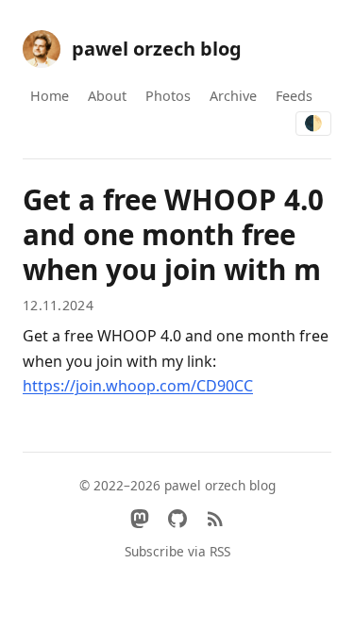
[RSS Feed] (215, 518)
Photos (168, 96)
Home (49, 96)
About (107, 96)
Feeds (294, 96)
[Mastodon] (139, 518)
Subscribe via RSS (177, 551)
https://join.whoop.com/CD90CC (138, 385)
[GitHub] (177, 518)
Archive (233, 96)
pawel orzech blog (157, 48)
